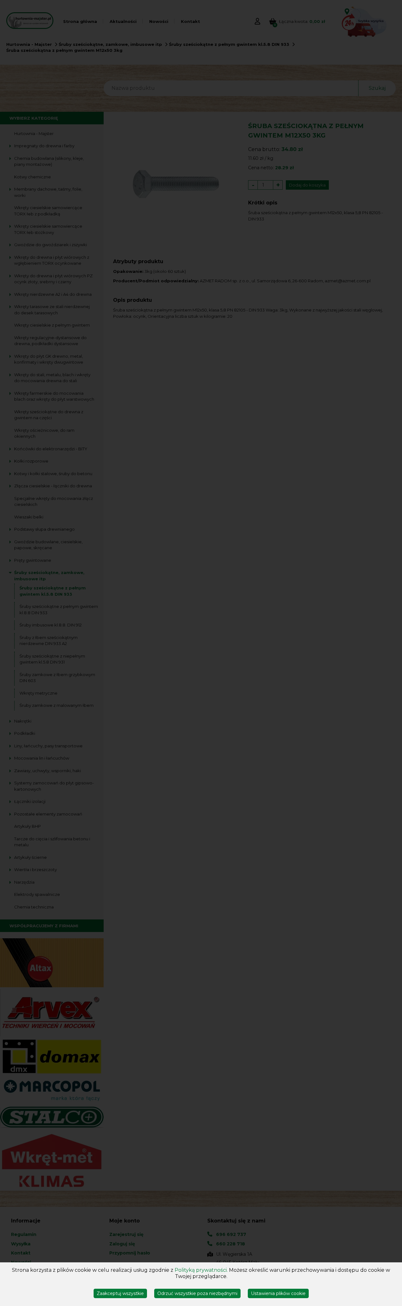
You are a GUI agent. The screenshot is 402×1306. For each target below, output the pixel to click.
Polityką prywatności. (201, 1270)
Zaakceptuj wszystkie (120, 1293)
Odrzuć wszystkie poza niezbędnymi (197, 1293)
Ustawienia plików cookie (278, 1293)
